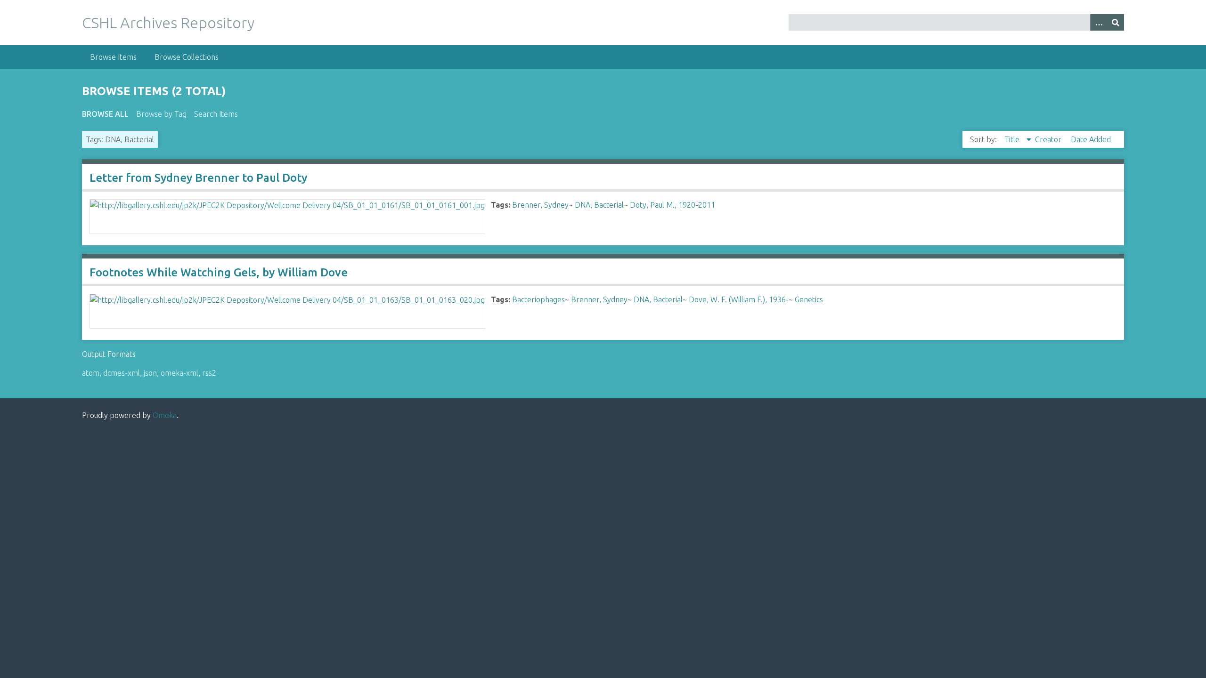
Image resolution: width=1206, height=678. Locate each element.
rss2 (209, 373)
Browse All (105, 114)
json (150, 373)
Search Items (216, 114)
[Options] (1098, 22)
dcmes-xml (121, 373)
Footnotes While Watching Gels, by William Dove (219, 272)
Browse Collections (187, 57)
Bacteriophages (538, 299)
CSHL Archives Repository (168, 22)
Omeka (165, 415)
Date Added (1091, 139)
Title (1012, 139)
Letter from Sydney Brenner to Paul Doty (198, 177)
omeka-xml (179, 373)
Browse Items (113, 57)
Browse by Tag (161, 114)
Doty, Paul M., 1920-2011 (672, 205)
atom (90, 373)
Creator (1049, 139)
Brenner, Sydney (540, 205)
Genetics (809, 299)
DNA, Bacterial (599, 205)
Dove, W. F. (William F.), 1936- (739, 299)
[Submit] (1115, 22)
